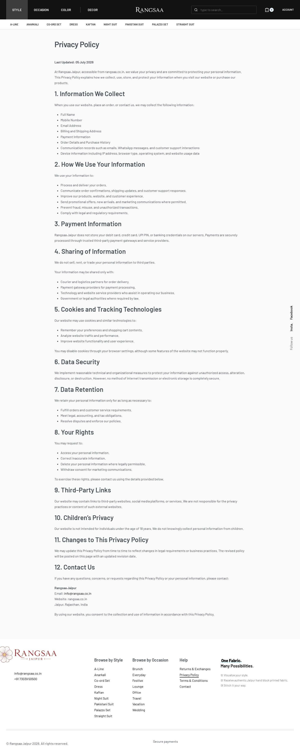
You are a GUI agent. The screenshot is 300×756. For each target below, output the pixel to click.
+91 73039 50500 (25, 679)
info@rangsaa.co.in (77, 593)
